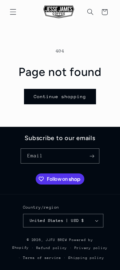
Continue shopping (60, 96)
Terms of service (42, 258)
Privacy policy (91, 248)
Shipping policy (86, 258)
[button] (13, 12)
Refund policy (51, 248)
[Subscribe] (92, 156)
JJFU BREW (56, 240)
